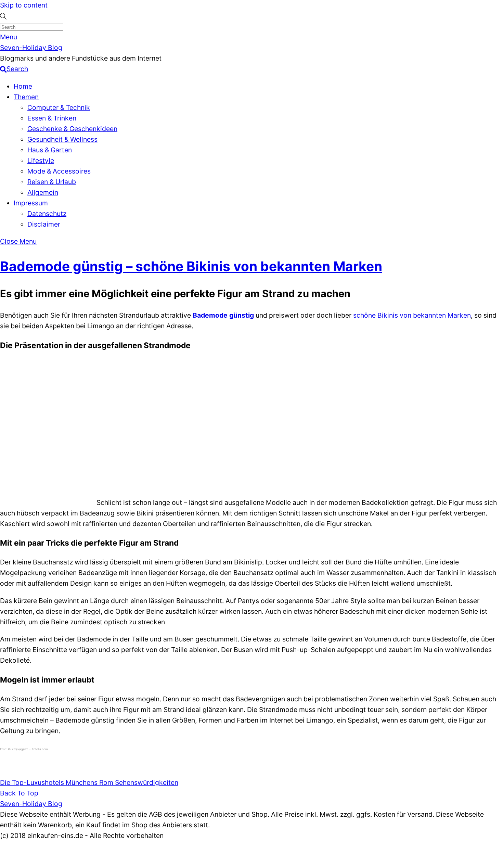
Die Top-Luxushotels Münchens (49, 782)
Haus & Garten (49, 150)
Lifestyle (40, 160)
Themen (26, 97)
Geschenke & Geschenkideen (72, 129)
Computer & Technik (58, 107)
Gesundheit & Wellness (62, 139)
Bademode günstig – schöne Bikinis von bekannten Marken (191, 266)
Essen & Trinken (51, 118)
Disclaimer (43, 224)
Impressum (31, 203)
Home (23, 86)
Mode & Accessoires (59, 171)
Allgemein (42, 192)
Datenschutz (46, 213)
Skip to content (24, 5)
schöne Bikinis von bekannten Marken (412, 315)
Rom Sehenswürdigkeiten (138, 782)
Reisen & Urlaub (51, 182)
